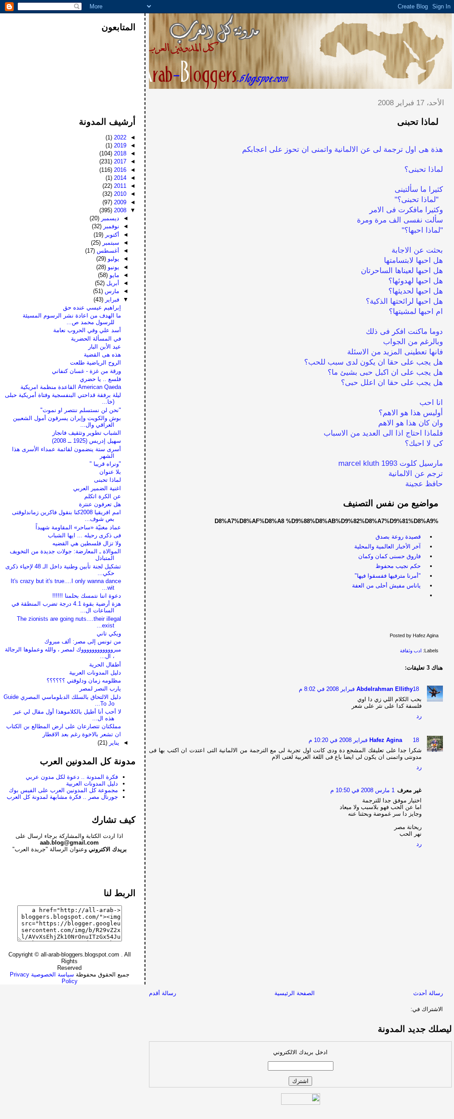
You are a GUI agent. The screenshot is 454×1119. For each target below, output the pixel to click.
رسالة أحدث (428, 993)
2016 (119, 170)
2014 (119, 178)
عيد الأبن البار (104, 346)
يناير (113, 742)
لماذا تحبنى (417, 122)
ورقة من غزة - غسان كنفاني (86, 371)
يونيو (112, 267)
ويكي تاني (109, 633)
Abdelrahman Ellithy (384, 689)
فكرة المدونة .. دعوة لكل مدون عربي (72, 777)
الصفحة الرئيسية (294, 993)
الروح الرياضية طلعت (95, 362)
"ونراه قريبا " (105, 463)
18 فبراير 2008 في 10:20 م (364, 740)
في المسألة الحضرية (96, 338)
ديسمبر (109, 218)
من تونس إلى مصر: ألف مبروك (82, 641)
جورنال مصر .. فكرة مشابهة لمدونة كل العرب (62, 797)
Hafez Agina (385, 740)
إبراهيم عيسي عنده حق (92, 307)
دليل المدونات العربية (95, 672)
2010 (119, 193)
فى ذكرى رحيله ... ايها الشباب (84, 535)
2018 (119, 153)
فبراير (111, 299)
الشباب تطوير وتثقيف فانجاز (86, 432)
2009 (119, 202)
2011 (119, 186)
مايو (113, 275)
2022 (119, 137)
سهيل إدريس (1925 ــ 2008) (86, 440)
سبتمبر (110, 242)
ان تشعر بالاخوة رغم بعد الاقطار (82, 734)
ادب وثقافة (411, 650)
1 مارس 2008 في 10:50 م (362, 790)
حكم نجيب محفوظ (398, 566)
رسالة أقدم (162, 993)
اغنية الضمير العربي (97, 488)
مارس (111, 291)
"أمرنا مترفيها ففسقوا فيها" (388, 575)
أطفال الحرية (105, 664)
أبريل (112, 283)
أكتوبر (111, 234)
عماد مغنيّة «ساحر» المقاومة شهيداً (78, 527)
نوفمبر (110, 226)
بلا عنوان (110, 471)
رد (419, 716)
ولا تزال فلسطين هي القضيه (86, 543)
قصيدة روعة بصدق (398, 536)
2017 (119, 161)
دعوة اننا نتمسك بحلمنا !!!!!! (86, 595)
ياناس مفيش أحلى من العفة (386, 585)
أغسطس (107, 250)
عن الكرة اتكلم (102, 496)
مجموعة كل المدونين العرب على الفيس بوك (63, 790)
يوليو (112, 258)
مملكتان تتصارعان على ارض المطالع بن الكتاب (63, 726)
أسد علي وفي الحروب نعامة (87, 330)
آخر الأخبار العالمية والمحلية (387, 546)
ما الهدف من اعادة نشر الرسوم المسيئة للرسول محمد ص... (72, 318)
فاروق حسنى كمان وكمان (389, 556)
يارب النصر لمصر (100, 688)
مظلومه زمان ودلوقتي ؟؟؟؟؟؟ (84, 680)
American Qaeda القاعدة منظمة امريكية (70, 387)
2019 (119, 145)
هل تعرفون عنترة (100, 504)
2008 (119, 210)
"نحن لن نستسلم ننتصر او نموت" (80, 410)
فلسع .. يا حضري (100, 379)
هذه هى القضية (102, 354)
